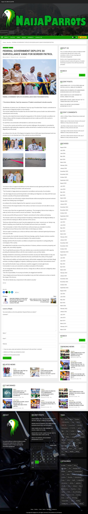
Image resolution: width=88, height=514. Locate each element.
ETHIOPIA (72, 428)
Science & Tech (70, 494)
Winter (77, 451)
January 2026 (63, 168)
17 (33, 459)
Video (66, 451)
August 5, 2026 (45, 375)
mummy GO (74, 436)
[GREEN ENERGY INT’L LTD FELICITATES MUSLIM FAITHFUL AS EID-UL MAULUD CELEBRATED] (65, 375)
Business (30, 37)
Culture (68, 474)
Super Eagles (64, 445)
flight (62, 431)
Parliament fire (70, 439)
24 (33, 462)
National (75, 486)
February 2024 (63, 237)
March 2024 (63, 234)
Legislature (78, 483)
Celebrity (69, 471)
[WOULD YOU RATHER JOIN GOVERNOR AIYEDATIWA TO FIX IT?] (65, 365)
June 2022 (62, 296)
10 (33, 456)
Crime (18, 37)
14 (47, 456)
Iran (67, 433)
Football (72, 431)
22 (51, 459)
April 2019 (62, 320)
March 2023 (63, 269)
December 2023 (64, 243)
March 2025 (63, 198)
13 (44, 456)
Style (79, 442)
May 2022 (62, 299)
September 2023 (64, 252)
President (63, 442)
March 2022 (63, 305)
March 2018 (63, 329)
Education (71, 389)
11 (37, 456)
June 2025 (62, 189)
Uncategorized (73, 503)
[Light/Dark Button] (73, 37)
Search (63, 71)
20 (44, 459)
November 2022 (64, 281)
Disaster (74, 474)
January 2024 (63, 240)
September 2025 (64, 180)
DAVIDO (78, 422)
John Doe (63, 135)
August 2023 (63, 255)
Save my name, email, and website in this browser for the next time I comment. (23, 349)
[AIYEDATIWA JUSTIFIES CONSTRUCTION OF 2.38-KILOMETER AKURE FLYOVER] (63, 403)
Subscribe (83, 37)
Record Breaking (77, 491)
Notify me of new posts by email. (12, 354)
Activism (70, 465)
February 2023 (63, 272)
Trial (75, 448)
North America (64, 488)
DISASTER (63, 425)
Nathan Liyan (64, 121)
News (5, 37)
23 (54, 459)
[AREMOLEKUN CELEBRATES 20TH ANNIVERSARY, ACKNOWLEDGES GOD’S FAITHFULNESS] (35, 393)
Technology (64, 448)
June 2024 (62, 225)
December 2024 (64, 207)
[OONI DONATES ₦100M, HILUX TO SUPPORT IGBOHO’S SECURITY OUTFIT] (34, 372)
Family (68, 480)
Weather (72, 451)
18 (37, 459)
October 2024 (63, 213)
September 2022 (64, 287)
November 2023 (64, 246)
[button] (76, 37)
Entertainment (64, 428)
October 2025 (63, 177)
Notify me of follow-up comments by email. (14, 352)
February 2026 (63, 165)
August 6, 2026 (17, 375)
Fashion (79, 428)
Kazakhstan (73, 433)
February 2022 (63, 308)
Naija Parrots (7, 57)
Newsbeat (81, 436)
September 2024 (64, 216)
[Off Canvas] (2, 37)
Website (5, 344)
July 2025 (62, 186)
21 (47, 459)
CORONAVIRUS (65, 422)
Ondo (72, 350)
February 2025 (63, 201)
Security (11, 47)
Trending (78, 500)
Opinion (74, 350)
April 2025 (62, 195)
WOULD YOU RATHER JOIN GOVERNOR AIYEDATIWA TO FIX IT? (78, 365)
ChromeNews (52, 512)
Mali (62, 436)
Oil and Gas (73, 488)
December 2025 (64, 171)
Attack (71, 419)
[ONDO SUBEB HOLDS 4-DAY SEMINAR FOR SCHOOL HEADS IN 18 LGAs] (63, 393)
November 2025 (64, 174)
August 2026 (63, 147)
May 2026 (62, 156)
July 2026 (62, 150)
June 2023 (62, 261)
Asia (70, 468)
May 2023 (62, 264)
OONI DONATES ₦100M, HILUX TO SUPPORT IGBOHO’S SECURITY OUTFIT (47, 372)
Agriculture (64, 468)
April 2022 (62, 302)
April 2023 (62, 266)
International (64, 483)
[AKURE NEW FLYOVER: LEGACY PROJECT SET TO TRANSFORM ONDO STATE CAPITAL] (65, 354)
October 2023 (63, 249)
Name (4, 333)
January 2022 (63, 311)
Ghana (77, 431)
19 (40, 459)
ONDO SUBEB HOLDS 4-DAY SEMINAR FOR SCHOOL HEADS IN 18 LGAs (77, 393)
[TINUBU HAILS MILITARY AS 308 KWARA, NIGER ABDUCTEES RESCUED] (7, 372)
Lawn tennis (81, 433)
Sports (24, 37)
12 (40, 456)
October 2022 (63, 284)
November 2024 (64, 210)
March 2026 (63, 162)
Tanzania (71, 445)
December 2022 (64, 278)
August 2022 (63, 290)
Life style (63, 486)
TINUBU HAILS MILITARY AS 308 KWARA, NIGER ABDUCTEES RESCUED (20, 372)
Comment (5, 314)
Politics (12, 37)
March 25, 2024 (15, 57)
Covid (72, 422)
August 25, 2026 (75, 358)
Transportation (64, 500)
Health (62, 433)
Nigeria (63, 439)
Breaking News (76, 468)
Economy (63, 477)
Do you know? (71, 425)
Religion (72, 371)
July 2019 (62, 314)
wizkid (62, 454)
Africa (66, 419)
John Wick (63, 126)
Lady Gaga (63, 130)
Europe (63, 480)
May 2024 (62, 228)
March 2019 (63, 323)
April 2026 (62, 159)
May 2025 (62, 192)
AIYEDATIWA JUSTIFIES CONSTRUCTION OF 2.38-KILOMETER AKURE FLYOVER (76, 404)
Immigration (5, 47)
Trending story (64, 503)
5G (62, 419)
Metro (69, 486)
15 (51, 456)
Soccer (69, 442)
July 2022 (62, 293)
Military (67, 436)
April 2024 (62, 231)
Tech (77, 445)
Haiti (82, 431)
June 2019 (62, 317)
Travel (70, 448)
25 (37, 462)
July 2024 (62, 222)
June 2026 (62, 153)
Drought (80, 474)
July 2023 (62, 258)
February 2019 (63, 326)
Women (81, 503)
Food (67, 431)
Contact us (38, 37)
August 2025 (63, 183)
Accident (63, 465)
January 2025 (63, 204)
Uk (62, 451)
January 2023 (63, 275)
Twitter (80, 448)
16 (54, 456)
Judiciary (71, 483)
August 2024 (63, 219)
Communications (78, 471)
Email (4, 338)
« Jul (33, 467)
